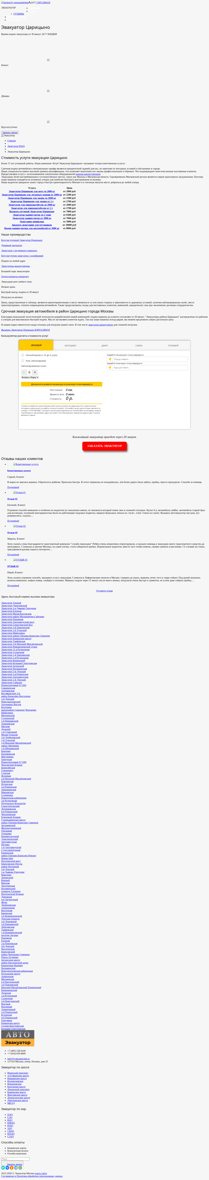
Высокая (5, 1004)
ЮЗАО (11, 1134)
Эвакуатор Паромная (12, 619)
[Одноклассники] (11, 1168)
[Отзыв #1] (19, 492)
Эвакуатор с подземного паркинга (19, 250)
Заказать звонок (9, 132)
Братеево (6, 751)
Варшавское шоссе (17, 1078)
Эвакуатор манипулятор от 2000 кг (31, 218)
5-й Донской (7, 869)
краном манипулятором (88, 174)
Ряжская (5, 883)
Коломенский (8, 888)
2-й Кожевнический (11, 916)
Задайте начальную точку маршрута (125, 354)
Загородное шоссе (10, 960)
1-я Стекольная (9, 732)
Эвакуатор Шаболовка (13, 633)
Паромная (6, 938)
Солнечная (7, 998)
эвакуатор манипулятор (100, 324)
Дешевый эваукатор (11, 245)
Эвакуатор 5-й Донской (13, 671)
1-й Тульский (8, 740)
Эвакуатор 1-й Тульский (14, 630)
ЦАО (10, 1114)
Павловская (7, 781)
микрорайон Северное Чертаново (18, 710)
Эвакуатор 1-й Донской (13, 679)
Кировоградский (10, 836)
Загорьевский (8, 825)
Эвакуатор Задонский (12, 666)
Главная (34, 8)
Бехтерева (6, 707)
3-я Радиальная (9, 800)
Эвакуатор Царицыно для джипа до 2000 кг (32, 198)
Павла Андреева (9, 957)
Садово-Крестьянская (12, 1026)
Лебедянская (7, 927)
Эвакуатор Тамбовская (13, 641)
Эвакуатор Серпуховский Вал (17, 625)
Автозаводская (9, 842)
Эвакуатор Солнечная (12, 652)
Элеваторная (8, 907)
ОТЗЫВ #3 (13, 566)
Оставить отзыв (104, 590)
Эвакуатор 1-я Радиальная (14, 657)
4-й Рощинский (9, 1017)
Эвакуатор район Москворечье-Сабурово (22, 616)
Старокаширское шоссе (13, 820)
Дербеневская (8, 905)
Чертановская (8, 814)
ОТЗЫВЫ (18, 14)
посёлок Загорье (9, 935)
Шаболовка (7, 712)
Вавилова (6, 875)
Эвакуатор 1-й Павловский (15, 655)
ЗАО (9, 1128)
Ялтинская (6, 784)
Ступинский (7, 718)
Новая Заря (7, 858)
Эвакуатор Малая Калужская (16, 614)
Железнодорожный (11, 828)
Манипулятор (16, 16)
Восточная (6, 910)
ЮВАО (11, 1123)
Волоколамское (15, 1081)
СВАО (10, 1131)
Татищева (6, 833)
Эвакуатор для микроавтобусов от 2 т (32, 208)
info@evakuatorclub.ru (18, 1058)
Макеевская (7, 792)
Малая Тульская (9, 734)
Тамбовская (7, 929)
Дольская (6, 993)
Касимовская (8, 754)
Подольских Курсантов (13, 803)
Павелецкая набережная (13, 798)
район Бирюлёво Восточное (15, 696)
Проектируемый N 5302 (13, 685)
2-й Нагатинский (10, 982)
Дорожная (6, 896)
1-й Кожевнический (11, 932)
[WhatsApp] (20, 1168)
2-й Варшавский (9, 924)
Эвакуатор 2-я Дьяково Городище (18, 608)
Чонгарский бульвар (11, 765)
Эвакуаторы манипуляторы (15, 266)
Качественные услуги (19, 470)
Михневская (7, 979)
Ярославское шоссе (17, 1095)
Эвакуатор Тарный (11, 603)
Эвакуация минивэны (32, 221)
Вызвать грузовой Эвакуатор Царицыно (31, 211)
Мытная (5, 726)
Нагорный (6, 1006)
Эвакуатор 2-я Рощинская (14, 674)
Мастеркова (7, 756)
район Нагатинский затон (14, 962)
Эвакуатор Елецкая (11, 611)
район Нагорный (10, 866)
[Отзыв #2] (19, 526)
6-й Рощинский (9, 811)
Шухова (5, 844)
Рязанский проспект (17, 1073)
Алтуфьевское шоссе (18, 1075)
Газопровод (7, 770)
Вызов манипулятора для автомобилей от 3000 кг (31, 228)
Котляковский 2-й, (11, 693)
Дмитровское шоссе (17, 1100)
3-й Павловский (9, 984)
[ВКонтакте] (7, 1168)
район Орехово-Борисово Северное (19, 822)
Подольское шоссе (10, 973)
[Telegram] (16, 1168)
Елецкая (5, 940)
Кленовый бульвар (11, 817)
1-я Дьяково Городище (12, 872)
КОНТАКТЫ (14, 20)
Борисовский (8, 951)
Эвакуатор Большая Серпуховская (19, 663)
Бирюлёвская (8, 767)
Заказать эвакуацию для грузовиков (32, 225)
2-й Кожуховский (10, 1001)
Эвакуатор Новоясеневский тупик (19, 646)
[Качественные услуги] (26, 464)
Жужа (4, 902)
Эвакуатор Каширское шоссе (16, 638)
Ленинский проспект (18, 1089)
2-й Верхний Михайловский (16, 778)
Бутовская (6, 1015)
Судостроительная (10, 850)
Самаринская (8, 688)
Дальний (5, 729)
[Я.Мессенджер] (3, 1168)
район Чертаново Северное (15, 954)
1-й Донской (7, 699)
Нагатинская (8, 949)
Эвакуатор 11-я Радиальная (15, 649)
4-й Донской (7, 946)
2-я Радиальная (9, 995)
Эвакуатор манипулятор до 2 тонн (32, 215)
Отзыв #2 (12, 532)
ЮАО (10, 1125)
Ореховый (6, 831)
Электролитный (9, 839)
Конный (5, 880)
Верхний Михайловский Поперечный (21, 987)
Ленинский (7, 877)
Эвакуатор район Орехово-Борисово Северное (25, 635)
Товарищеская (8, 789)
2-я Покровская (9, 943)
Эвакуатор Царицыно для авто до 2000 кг (32, 191)
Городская (6, 759)
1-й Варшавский (9, 721)
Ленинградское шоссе (18, 1097)
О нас (32, 11)
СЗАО (10, 1136)
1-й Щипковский (10, 748)
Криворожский (9, 990)
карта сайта (41, 1173)
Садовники (7, 795)
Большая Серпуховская (13, 1028)
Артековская (7, 690)
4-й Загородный (9, 899)
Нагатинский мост (11, 861)
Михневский (8, 715)
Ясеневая (6, 776)
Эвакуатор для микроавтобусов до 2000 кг (31, 204)
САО (9, 1117)
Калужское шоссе (16, 1086)
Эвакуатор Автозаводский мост (17, 622)
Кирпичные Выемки (12, 965)
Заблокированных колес (34, 365)
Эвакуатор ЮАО (16, 146)
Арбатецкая (7, 976)
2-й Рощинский (9, 1012)
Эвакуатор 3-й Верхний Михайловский (22, 644)
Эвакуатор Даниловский (14, 605)
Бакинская (6, 913)
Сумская (5, 773)
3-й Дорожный (9, 921)
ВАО (9, 1120)
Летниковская (8, 809)
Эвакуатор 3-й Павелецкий (15, 627)
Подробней (13, 487)
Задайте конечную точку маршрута (124, 363)
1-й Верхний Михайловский (16, 743)
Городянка (6, 1020)
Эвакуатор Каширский (13, 660)
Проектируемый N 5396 (13, 762)
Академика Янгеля (11, 704)
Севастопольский (10, 806)
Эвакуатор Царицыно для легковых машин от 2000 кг (32, 194)
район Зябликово (10, 745)
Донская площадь (10, 918)
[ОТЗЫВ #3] (20, 559)
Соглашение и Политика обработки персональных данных (32, 1176)
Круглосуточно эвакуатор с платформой (22, 255)
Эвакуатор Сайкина (11, 682)
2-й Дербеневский (10, 737)
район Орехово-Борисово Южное (18, 855)
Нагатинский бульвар (12, 894)
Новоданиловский (11, 701)
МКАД (11, 1103)
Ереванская (7, 853)
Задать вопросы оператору (15, 276)
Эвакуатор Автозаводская (14, 677)
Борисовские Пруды (11, 864)
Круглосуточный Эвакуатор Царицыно (21, 240)
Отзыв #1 (12, 499)
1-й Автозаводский (11, 847)
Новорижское (14, 1084)
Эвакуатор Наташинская (14, 668)
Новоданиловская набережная (17, 971)
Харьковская (7, 723)
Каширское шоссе (10, 1023)
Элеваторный (8, 1009)
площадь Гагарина (11, 891)
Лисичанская (8, 886)
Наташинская (8, 968)
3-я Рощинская (9, 787)
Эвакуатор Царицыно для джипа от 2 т (32, 201)
